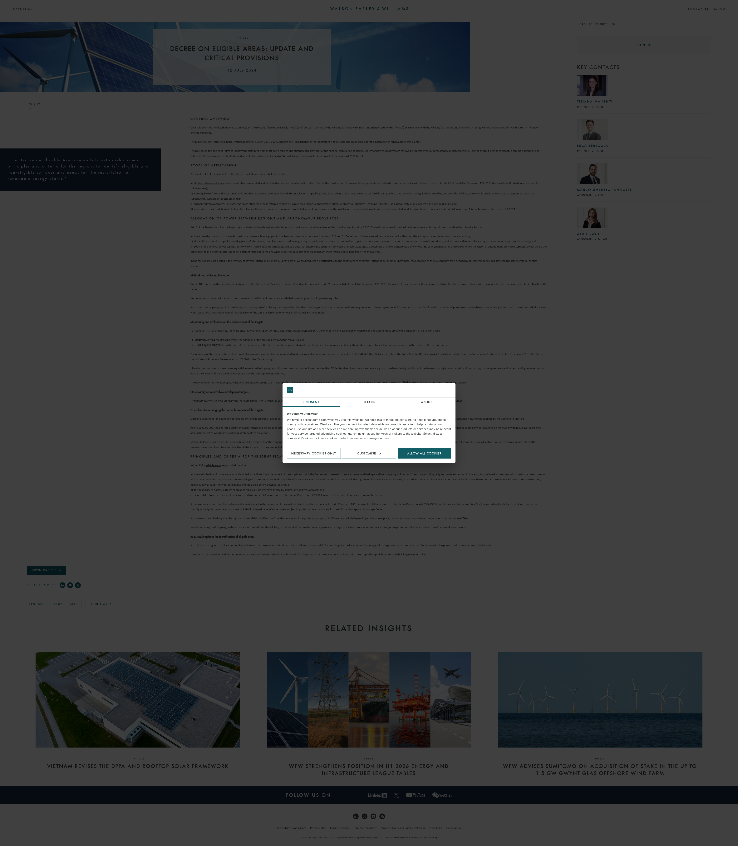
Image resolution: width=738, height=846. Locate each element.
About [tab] (426, 402)
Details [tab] (369, 402)
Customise (366, 453)
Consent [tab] (311, 402)
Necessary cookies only (313, 453)
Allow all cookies (424, 453)
